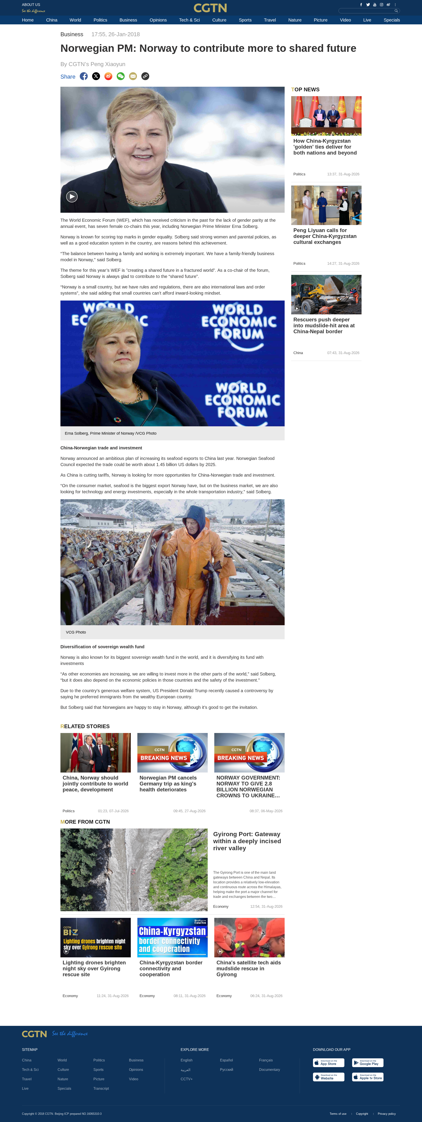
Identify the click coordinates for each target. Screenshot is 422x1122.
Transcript (101, 1088)
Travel (270, 20)
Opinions (158, 20)
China (51, 20)
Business (128, 20)
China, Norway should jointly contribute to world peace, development (95, 783)
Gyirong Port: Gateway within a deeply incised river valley (247, 841)
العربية (185, 1070)
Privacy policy (387, 1113)
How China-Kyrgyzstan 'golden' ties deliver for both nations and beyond (325, 147)
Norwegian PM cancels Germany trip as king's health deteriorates (168, 783)
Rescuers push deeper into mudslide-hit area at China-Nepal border (324, 325)
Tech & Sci (189, 20)
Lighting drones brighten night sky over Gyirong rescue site (94, 968)
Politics (100, 20)
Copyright (362, 1113)
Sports (245, 20)
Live (367, 20)
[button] (71, 197)
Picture (320, 20)
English (187, 1060)
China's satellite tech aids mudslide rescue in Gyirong (248, 968)
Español (226, 1060)
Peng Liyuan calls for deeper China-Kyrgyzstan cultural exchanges (325, 236)
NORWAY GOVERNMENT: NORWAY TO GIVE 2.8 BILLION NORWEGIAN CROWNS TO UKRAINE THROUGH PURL (248, 787)
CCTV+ (187, 1079)
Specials (392, 20)
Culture (219, 20)
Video (345, 20)
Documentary (269, 1070)
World (75, 20)
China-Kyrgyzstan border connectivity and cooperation (171, 968)
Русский (226, 1070)
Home (28, 20)
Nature (295, 20)
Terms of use (338, 1113)
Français (266, 1060)
